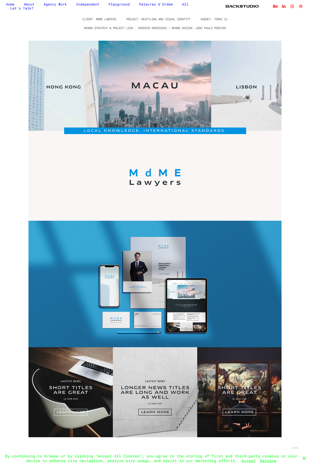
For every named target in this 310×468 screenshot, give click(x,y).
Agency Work (55, 4)
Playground (119, 4)
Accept (249, 460)
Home (10, 4)
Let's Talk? (22, 8)
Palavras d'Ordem (156, 4)
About (29, 4)
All (185, 4)
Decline (268, 460)
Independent (87, 4)
